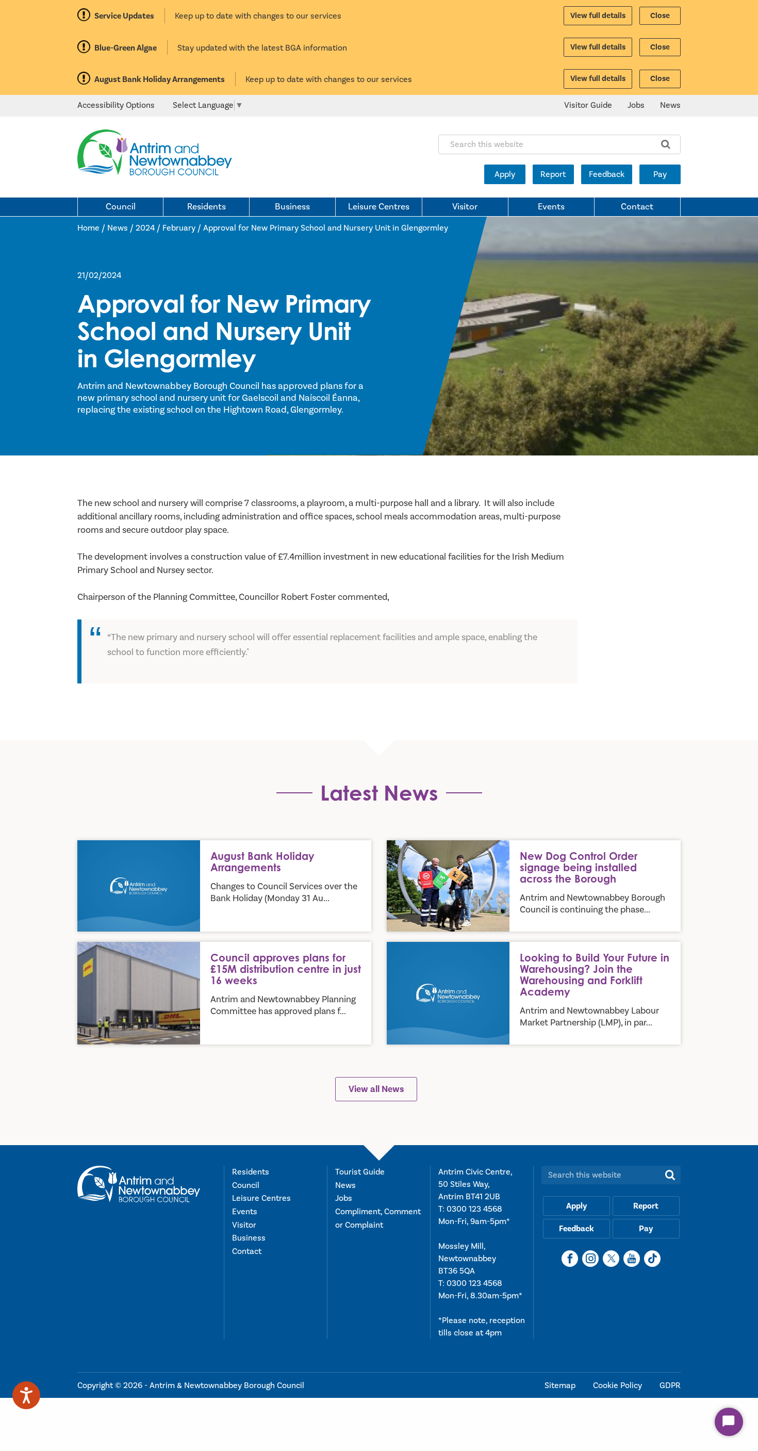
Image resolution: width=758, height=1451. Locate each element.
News (670, 105)
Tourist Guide (360, 1172)
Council (121, 207)
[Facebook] (570, 1258)
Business (292, 207)
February (178, 228)
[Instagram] (590, 1258)
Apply (505, 174)
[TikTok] (652, 1258)
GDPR (670, 1385)
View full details (597, 16)
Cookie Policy (618, 1385)
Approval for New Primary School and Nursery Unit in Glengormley (325, 228)
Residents (206, 207)
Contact (637, 207)
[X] (611, 1258)
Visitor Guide (588, 105)
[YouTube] (631, 1258)
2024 (145, 228)
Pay (660, 174)
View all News (376, 1089)
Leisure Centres (378, 207)
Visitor (464, 207)
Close (660, 16)
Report (553, 174)
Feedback (606, 174)
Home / (92, 228)
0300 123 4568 (474, 1209)
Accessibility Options (116, 105)
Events (551, 207)
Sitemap (561, 1385)
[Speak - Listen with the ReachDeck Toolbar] (26, 1395)
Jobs (636, 105)
